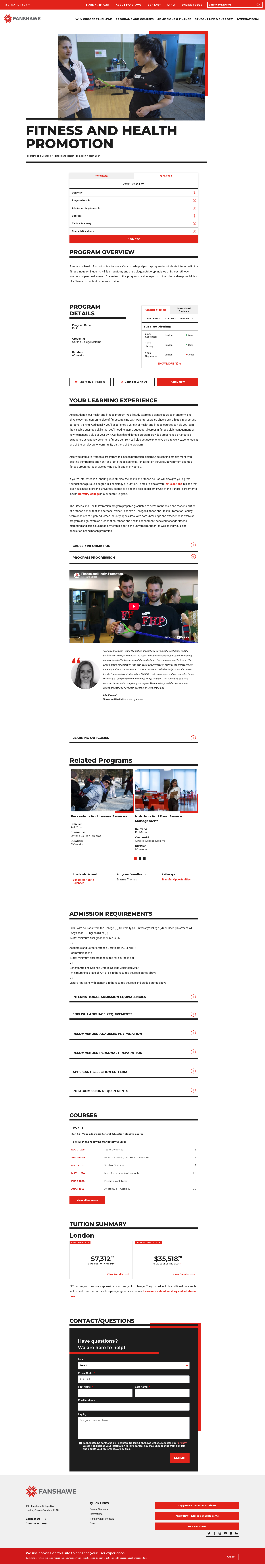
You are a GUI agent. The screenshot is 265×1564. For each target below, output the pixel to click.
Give (92, 1523)
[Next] (207, 814)
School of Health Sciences (83, 881)
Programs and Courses (38, 155)
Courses (77, 215)
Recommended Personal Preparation (107, 1053)
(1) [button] (168, 363)
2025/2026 (101, 176)
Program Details (81, 200)
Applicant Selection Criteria (100, 1072)
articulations (174, 483)
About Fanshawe (129, 4)
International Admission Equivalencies (109, 997)
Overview (77, 192)
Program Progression (94, 557)
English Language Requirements (102, 1014)
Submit (180, 1457)
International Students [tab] (184, 310)
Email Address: (87, 1400)
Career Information (91, 546)
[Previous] (57, 814)
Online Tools (192, 4)
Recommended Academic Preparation (107, 1034)
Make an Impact (98, 4)
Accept (231, 1556)
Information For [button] (15, 4)
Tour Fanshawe (197, 1526)
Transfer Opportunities (176, 879)
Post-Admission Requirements (100, 1091)
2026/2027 (166, 176)
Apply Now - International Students (197, 1516)
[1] (114, 1263)
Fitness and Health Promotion (70, 155)
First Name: (85, 1387)
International (247, 19)
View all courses (87, 1200)
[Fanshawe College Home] (22, 18)
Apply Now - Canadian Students (197, 1505)
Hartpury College (89, 493)
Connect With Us (136, 381)
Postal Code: (86, 1373)
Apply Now (134, 238)
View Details (115, 1274)
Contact (154, 4)
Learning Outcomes (91, 738)
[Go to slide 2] (140, 858)
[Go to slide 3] (144, 858)
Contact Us (33, 1518)
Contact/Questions (83, 231)
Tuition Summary (81, 223)
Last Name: (142, 1387)
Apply (171, 4)
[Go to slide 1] (135, 858)
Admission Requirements (86, 208)
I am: (81, 1359)
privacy (182, 1443)
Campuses (33, 1523)
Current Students (99, 1509)
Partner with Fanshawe (102, 1518)
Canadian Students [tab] (155, 309)
